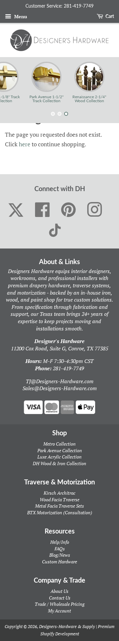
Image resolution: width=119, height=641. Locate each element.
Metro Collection (59, 444)
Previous (14, 82)
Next (105, 82)
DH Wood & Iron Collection (59, 463)
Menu (20, 16)
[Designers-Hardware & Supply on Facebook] (42, 210)
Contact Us (59, 598)
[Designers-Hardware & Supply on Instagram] (94, 210)
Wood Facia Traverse (59, 499)
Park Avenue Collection (59, 450)
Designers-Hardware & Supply (67, 626)
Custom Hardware (59, 561)
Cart (109, 16)
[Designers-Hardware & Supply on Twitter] (16, 210)
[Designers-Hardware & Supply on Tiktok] (54, 230)
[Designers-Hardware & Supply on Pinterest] (68, 210)
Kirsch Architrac (59, 493)
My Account (59, 610)
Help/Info (59, 542)
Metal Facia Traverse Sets (59, 506)
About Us (59, 591)
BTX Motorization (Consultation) (59, 512)
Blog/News (59, 555)
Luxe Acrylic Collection (59, 457)
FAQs (60, 548)
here (24, 144)
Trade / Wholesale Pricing (60, 604)
